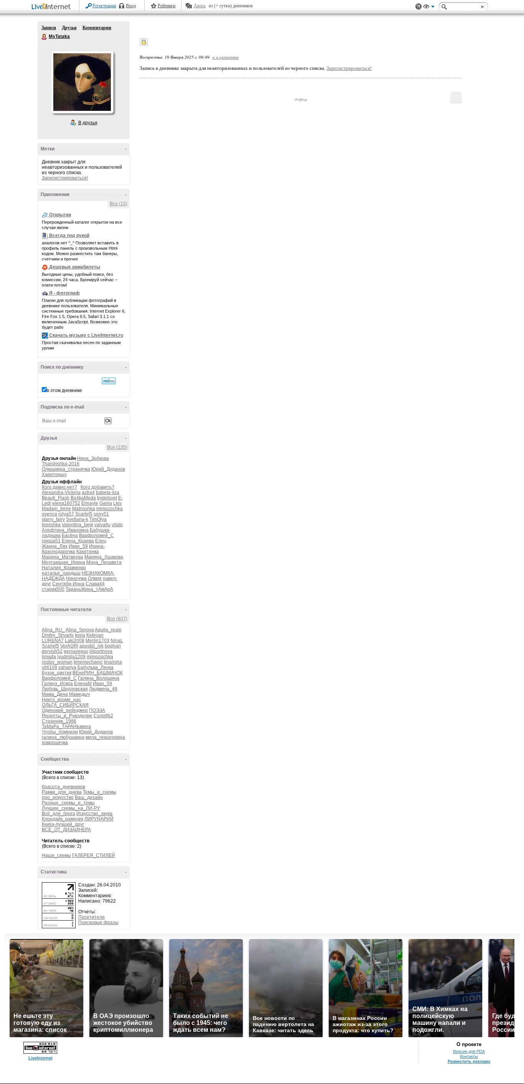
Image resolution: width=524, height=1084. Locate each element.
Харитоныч (54, 474)
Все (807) (117, 618)
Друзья (69, 27)
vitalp (117, 524)
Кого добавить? (97, 487)
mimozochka (109, 508)
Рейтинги (166, 5)
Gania (105, 503)
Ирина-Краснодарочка (73, 549)
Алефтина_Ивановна (65, 530)
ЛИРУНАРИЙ (99, 819)
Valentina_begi (77, 524)
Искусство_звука (94, 813)
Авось (200, 5)
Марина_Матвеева (62, 557)
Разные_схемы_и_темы (68, 803)
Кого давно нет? (59, 487)
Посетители (91, 917)
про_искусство (58, 797)
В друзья (87, 122)
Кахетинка (87, 551)
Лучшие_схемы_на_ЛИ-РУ (71, 808)
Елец (100, 541)
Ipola (80, 635)
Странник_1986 (59, 721)
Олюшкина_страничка (66, 469)
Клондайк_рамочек (62, 819)
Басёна (70, 535)
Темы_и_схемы (99, 792)
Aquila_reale (108, 630)
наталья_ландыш (61, 573)
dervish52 (52, 651)
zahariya (67, 667)
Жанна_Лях (55, 546)
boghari (113, 646)
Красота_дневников (63, 786)
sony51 (101, 514)
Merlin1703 (97, 640)
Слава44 (95, 583)
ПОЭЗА (97, 710)
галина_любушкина (63, 737)
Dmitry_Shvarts (58, 635)
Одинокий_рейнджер (65, 710)
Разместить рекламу (469, 1061)
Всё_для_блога (58, 813)
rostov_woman (57, 662)
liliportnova (100, 651)
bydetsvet (107, 498)
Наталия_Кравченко (64, 567)
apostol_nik (91, 646)
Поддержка (418, 6)
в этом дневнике (64, 390)
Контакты (469, 1056)
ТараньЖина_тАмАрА (89, 589)
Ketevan (95, 635)
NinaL (116, 640)
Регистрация (104, 5)
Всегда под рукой (69, 235)
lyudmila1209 (71, 656)
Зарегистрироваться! (65, 178)
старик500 (53, 589)
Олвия (95, 578)
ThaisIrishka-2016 (60, 463)
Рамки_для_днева (62, 792)
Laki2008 (74, 640)
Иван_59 (78, 546)
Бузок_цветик (56, 672)
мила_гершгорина (105, 737)
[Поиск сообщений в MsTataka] (109, 380)
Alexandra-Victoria (61, 492)
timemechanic (88, 662)
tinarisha (113, 662)
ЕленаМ (83, 683)
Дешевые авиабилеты (74, 267)
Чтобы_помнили (60, 732)
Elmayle (89, 503)
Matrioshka (83, 508)
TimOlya (98, 519)
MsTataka (44, 37)
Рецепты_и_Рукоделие (67, 715)
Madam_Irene (56, 508)
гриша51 (51, 541)
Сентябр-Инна (68, 583)
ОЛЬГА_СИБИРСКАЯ (65, 705)
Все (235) (117, 447)
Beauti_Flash (55, 498)
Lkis (117, 503)
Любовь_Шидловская (65, 689)
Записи (48, 27)
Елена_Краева (78, 541)
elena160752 (66, 503)
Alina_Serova (80, 630)
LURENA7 (53, 640)
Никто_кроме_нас (61, 699)
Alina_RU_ (53, 630)
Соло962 (103, 715)
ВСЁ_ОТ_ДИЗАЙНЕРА (66, 829)
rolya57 (66, 514)
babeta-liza (107, 492)
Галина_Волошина (98, 678)
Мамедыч (79, 694)
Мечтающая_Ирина (63, 562)
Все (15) (118, 203)
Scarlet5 (83, 514)
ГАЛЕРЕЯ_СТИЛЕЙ (93, 855)
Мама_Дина (55, 694)
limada (49, 656)
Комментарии (96, 27)
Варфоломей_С (96, 535)
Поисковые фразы (98, 922)
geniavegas (76, 651)
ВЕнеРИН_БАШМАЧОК (98, 672)
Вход (131, 5)
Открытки (60, 214)
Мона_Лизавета (104, 562)
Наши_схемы (56, 855)
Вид (429, 8)
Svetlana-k (77, 519)
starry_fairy (53, 519)
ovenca (49, 514)
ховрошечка (55, 742)
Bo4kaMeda (83, 498)
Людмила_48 (103, 689)
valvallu (102, 524)
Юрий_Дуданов (108, 469)
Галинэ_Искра (57, 683)
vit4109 (49, 667)
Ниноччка (76, 578)
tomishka (51, 524)
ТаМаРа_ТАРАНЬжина (66, 726)
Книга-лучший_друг (63, 824)
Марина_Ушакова (103, 557)
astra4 (88, 492)
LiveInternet (52, 7)
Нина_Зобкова (93, 458)
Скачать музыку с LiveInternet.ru (86, 335)
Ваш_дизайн (89, 797)
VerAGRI (69, 646)
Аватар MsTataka (82, 82)
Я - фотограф (64, 293)
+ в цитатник (225, 57)
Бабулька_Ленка (95, 667)
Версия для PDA (469, 1051)
